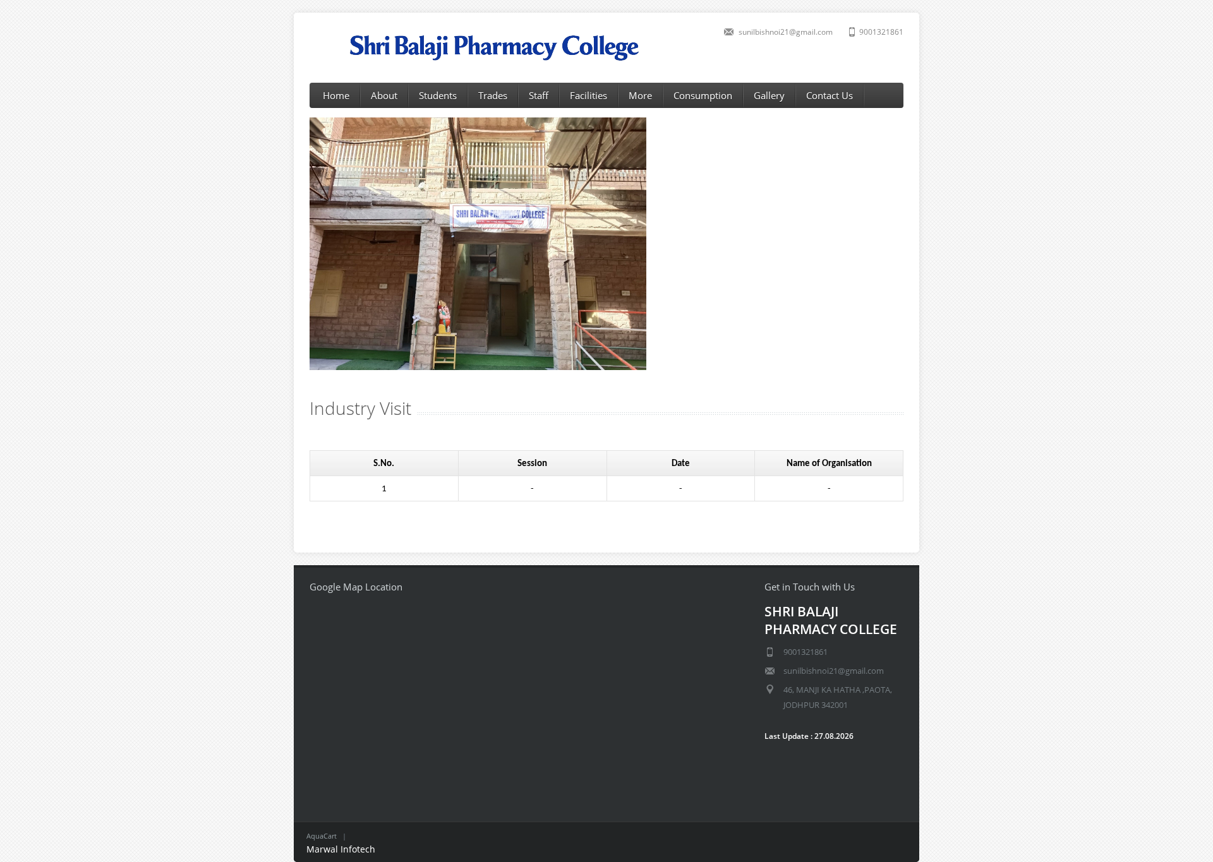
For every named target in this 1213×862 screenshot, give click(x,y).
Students (438, 95)
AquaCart (321, 836)
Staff (538, 95)
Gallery (769, 95)
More (640, 95)
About (384, 95)
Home (336, 95)
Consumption (702, 95)
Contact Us (829, 95)
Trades (492, 95)
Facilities (588, 95)
